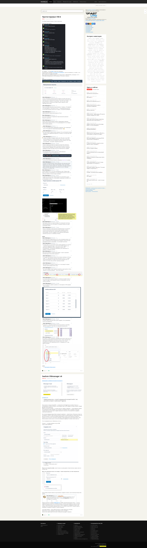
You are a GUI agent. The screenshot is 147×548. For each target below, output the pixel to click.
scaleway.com (96, 60)
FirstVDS (89, 45)
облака (100, 75)
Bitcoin (103, 39)
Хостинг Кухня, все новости (62, 530)
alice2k (44, 370)
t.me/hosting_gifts (89, 26)
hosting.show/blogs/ (89, 190)
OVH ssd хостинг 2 (94, 533)
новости (97, 75)
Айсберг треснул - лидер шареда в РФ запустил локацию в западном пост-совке (96, 114)
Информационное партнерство (79, 534)
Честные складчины (94, 535)
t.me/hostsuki (88, 30)
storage (89, 63)
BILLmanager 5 (92, 39)
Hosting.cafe (59, 529)
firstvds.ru (93, 45)
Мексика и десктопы (90, 110)
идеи (94, 73)
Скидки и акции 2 (60, 527)
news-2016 (94, 54)
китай (97, 73)
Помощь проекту (83, 1)
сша (98, 78)
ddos (101, 42)
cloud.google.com (101, 41)
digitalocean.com (92, 44)
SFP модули (89, 176)
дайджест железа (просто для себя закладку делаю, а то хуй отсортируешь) (95, 125)
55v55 (105, 544)
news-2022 (102, 56)
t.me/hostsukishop (89, 25)
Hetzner (93, 20)
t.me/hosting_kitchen (89, 32)
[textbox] (62, 11)
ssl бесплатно (101, 62)
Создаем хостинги (61, 534)
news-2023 (90, 57)
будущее (95, 69)
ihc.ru (100, 50)
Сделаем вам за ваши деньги (92, 93)
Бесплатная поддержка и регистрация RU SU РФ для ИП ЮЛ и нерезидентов (95, 139)
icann (97, 50)
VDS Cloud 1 (93, 528)
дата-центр (96, 72)
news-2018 (103, 54)
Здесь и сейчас (92, 87)
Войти (96, 1)
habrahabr (100, 47)
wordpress (94, 66)
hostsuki (101, 48)
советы (88, 78)
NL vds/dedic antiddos (94, 530)
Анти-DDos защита (94, 525)
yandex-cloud (91, 68)
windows (90, 66)
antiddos (101, 38)
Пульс (43, 18)
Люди (55, 1)
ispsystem (97, 52)
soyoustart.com (91, 62)
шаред (103, 79)
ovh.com (99, 59)
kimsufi (101, 51)
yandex (101, 66)
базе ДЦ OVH (88, 20)
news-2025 (98, 57)
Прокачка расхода (77, 533)
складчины (102, 76)
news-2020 (93, 56)
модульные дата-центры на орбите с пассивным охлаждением (94, 106)
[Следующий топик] (145, 12)
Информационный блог (78, 526)
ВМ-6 (103, 20)
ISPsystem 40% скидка (67, 1)
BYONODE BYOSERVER (91, 129)
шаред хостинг (93, 81)
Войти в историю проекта (78, 527)
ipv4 (93, 51)
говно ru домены (90, 72)
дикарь (52, 71)
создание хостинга (93, 78)
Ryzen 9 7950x (90, 60)
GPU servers (89, 97)
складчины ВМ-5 (99, 20)
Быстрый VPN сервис (61, 525)
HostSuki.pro (44, 1)
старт (79, 529)
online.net (89, 59)
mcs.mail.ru (102, 53)
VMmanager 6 (94, 65)
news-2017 (98, 54)
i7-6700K (94, 50)
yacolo (98, 66)
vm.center (89, 65)
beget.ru (88, 39)
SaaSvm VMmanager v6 (52, 376)
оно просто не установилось (58, 72)
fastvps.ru (101, 44)
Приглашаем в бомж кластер (50, 367)
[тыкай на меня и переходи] (91, 15)
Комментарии (89, 89)
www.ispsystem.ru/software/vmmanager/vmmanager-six (52, 380)
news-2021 (98, 56)
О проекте (76, 525)
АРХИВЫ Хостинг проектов (78, 535)
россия (88, 76)
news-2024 (94, 57)
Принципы (59, 1)
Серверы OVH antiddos (95, 536)
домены (102, 72)
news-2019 (89, 56)
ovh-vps (95, 59)
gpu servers (95, 47)
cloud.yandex (91, 42)
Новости (44, 378)
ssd (95, 62)
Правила (75, 529)
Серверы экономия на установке (63, 533)
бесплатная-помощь (98, 68)
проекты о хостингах (92, 9)
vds (99, 64)
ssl (97, 62)
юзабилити (98, 81)
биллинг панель (90, 69)
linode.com (94, 53)
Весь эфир (88, 184)
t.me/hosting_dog (89, 28)
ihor (103, 50)
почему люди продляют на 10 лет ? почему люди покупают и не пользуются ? (95, 163)
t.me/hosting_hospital (89, 27)
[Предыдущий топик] (145, 10)
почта (103, 75)
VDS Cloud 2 (93, 529)
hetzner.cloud (95, 48)
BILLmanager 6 (99, 39)
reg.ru (103, 59)
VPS (98, 65)
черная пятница (98, 79)
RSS (91, 184)
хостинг (93, 79)
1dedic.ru (90, 38)
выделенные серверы (100, 70)
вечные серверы (101, 69)
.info (105, 545)
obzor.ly (102, 57)
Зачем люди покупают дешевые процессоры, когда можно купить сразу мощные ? (95, 120)
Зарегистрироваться (102, 1)
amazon (97, 38)
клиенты (100, 73)
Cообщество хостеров (78, 536)
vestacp (101, 63)
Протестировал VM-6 (51, 17)
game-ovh (97, 45)
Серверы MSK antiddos (95, 538)
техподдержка (102, 78)
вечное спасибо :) (92, 18)
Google (102, 45)
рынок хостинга (93, 76)
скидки (98, 76)
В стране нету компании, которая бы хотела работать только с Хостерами (95, 144)
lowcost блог (59, 528)
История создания (77, 528)
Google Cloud (90, 47)
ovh (93, 59)
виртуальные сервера (91, 70)
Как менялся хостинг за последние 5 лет (81, 538)
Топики (50, 1)
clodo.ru (95, 41)
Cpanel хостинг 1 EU (94, 526)
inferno (90, 51)
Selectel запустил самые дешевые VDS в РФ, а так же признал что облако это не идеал (95, 134)
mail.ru (98, 53)
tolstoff (88, 96)
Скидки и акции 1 (60, 526)
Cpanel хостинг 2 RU (94, 527)
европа (91, 73)
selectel (101, 61)
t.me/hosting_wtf (89, 29)
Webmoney (102, 65)
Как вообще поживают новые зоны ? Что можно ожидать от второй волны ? (96, 168)
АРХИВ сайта (75, 1)
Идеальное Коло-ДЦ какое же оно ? (93, 101)
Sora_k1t (88, 132)
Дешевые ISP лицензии (95, 534)
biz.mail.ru (92, 41)
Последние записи (96, 89)
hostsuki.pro (90, 50)
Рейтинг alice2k (76, 530)
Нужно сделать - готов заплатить (92, 191)
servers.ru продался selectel (92, 148)
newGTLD (89, 55)
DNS (97, 44)
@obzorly (75, 537)
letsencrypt (90, 53)
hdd (103, 47)
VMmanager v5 (57, 502)
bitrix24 (88, 41)
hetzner (91, 48)
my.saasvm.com (45, 397)
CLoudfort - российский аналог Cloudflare (94, 172)
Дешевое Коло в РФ (94, 537)
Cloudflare (97, 42)
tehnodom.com (94, 63)
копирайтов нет (103, 543)
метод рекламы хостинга (91, 75)
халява (89, 79)
